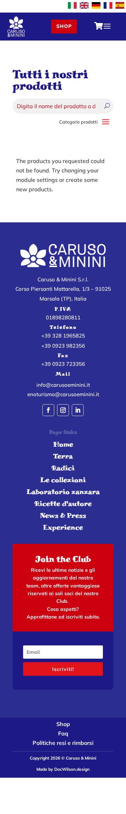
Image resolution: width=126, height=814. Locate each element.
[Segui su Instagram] (63, 410)
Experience (63, 527)
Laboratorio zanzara (63, 491)
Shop (64, 26)
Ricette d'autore (63, 503)
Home (63, 444)
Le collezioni (63, 479)
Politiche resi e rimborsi (63, 742)
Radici (63, 468)
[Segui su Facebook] (48, 410)
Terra (63, 456)
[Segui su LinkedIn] (78, 410)
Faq (63, 733)
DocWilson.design (72, 769)
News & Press (63, 515)
